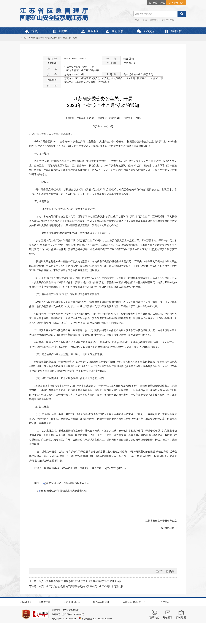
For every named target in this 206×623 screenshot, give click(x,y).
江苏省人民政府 (101, 601)
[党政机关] (26, 614)
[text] (155, 14)
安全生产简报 (168, 19)
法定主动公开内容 (53, 37)
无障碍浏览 (159, 2)
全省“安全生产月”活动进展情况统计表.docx (64, 490)
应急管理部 (44, 601)
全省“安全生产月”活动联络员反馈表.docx (67, 483)
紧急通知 (154, 19)
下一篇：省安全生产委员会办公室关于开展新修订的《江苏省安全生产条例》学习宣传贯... (77, 586)
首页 (25, 37)
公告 (145, 19)
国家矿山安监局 (72, 601)
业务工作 (67, 37)
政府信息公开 (37, 37)
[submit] (181, 14)
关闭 (171, 571)
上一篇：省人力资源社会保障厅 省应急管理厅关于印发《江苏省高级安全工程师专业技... (76, 581)
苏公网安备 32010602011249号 (97, 618)
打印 (160, 571)
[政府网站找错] (40, 614)
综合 (75, 37)
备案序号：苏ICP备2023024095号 (68, 614)
